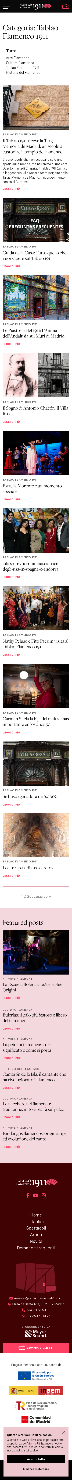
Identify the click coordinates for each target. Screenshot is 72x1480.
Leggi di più (11, 188)
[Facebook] (28, 1196)
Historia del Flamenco (23, 72)
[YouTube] (35, 1196)
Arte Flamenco (17, 58)
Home (36, 1215)
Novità (36, 1241)
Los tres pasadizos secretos (28, 867)
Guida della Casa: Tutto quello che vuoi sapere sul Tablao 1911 (34, 255)
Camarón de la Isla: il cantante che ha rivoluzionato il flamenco (34, 1077)
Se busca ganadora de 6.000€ (30, 796)
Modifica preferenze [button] (36, 1469)
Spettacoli (36, 1228)
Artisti (36, 1234)
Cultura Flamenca (20, 62)
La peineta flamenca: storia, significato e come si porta (28, 1047)
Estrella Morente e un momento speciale (32, 488)
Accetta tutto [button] (36, 1459)
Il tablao (36, 1221)
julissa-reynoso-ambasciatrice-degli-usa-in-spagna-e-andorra (31, 566)
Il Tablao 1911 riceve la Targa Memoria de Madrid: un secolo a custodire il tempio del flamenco (33, 146)
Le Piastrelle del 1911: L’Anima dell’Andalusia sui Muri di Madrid (33, 333)
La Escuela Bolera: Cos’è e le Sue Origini (32, 987)
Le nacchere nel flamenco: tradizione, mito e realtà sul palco (33, 1106)
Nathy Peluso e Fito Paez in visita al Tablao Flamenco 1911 (35, 644)
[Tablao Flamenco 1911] (36, 7)
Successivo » (39, 896)
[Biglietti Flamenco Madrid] (65, 7)
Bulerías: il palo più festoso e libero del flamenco (35, 1018)
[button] (63, 1432)
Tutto (11, 50)
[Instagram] (43, 1196)
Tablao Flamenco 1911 (22, 67)
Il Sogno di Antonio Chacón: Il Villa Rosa (35, 411)
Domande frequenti (36, 1248)
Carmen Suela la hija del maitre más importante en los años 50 (36, 721)
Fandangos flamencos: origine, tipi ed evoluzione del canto (34, 1136)
